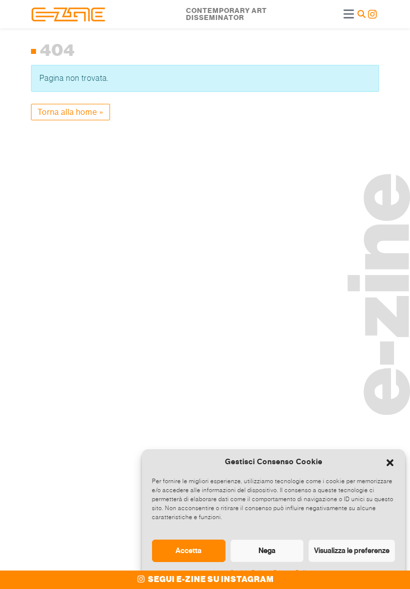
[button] (390, 462)
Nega (267, 550)
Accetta (189, 550)
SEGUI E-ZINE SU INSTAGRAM (210, 580)
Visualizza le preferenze (352, 550)
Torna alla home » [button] (71, 112)
